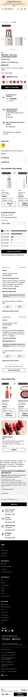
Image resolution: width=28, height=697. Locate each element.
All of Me (14, 462)
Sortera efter (4, 220)
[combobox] (14, 223)
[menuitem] (21, 9)
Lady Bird (7, 462)
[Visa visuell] (13, 38)
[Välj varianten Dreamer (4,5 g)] (3, 82)
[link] (14, 251)
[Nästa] (25, 38)
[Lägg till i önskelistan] (14, 173)
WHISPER (2, 466)
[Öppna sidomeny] (2, 9)
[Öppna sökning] (18, 9)
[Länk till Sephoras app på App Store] (16, 638)
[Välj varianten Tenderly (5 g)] (7, 82)
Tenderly (20, 461)
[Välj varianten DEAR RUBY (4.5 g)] (25, 82)
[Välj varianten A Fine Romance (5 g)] (21, 82)
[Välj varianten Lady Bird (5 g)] (14, 82)
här (17, 643)
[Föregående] (2, 38)
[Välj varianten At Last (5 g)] (10, 82)
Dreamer (13, 461)
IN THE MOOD (20, 464)
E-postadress (4, 493)
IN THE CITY (11, 464)
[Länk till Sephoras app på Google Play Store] (6, 638)
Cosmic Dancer (11, 466)
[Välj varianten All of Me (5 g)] (17, 82)
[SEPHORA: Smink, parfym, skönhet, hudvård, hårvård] (8, 9)
